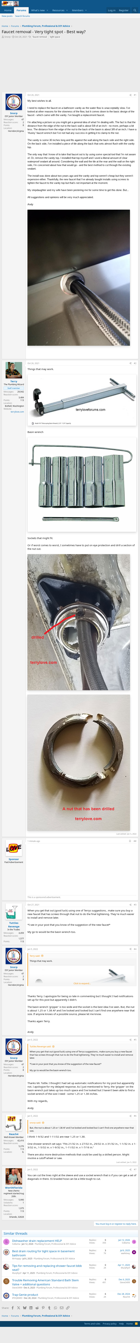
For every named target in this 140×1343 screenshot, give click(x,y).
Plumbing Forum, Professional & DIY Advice (55, 1244)
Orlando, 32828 (16, 1216)
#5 (135, 1039)
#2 (135, 363)
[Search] (135, 10)
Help (121, 1323)
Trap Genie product (25, 1295)
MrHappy (16, 1258)
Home (7, 10)
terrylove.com (17, 411)
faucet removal (40, 36)
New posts (7, 16)
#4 (135, 949)
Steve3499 (17, 1287)
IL (23, 1152)
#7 (135, 1169)
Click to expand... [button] (82, 983)
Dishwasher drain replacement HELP (37, 1241)
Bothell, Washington (14, 406)
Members (77, 10)
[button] (47, 10)
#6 (135, 1115)
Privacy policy (110, 1323)
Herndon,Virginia (16, 131)
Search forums (22, 16)
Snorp (7, 36)
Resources (58, 10)
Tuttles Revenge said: (40, 1046)
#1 (135, 95)
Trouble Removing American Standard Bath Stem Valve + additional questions (45, 1282)
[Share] (130, 95)
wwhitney (125, 1253)
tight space (55, 36)
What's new (38, 10)
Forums (21, 10)
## (135, 841)
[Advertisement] (70, 66)
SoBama (16, 1244)
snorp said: (35, 1122)
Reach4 (126, 1296)
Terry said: (35, 955)
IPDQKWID (17, 1298)
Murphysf (16, 1273)
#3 (135, 904)
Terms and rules (92, 1323)
